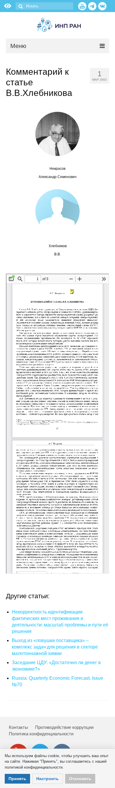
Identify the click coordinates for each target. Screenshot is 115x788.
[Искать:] (44, 6)
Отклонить (80, 778)
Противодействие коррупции (64, 727)
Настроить (47, 778)
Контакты (18, 727)
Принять (17, 778)
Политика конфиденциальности (41, 733)
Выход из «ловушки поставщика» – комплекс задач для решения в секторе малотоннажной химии (55, 647)
